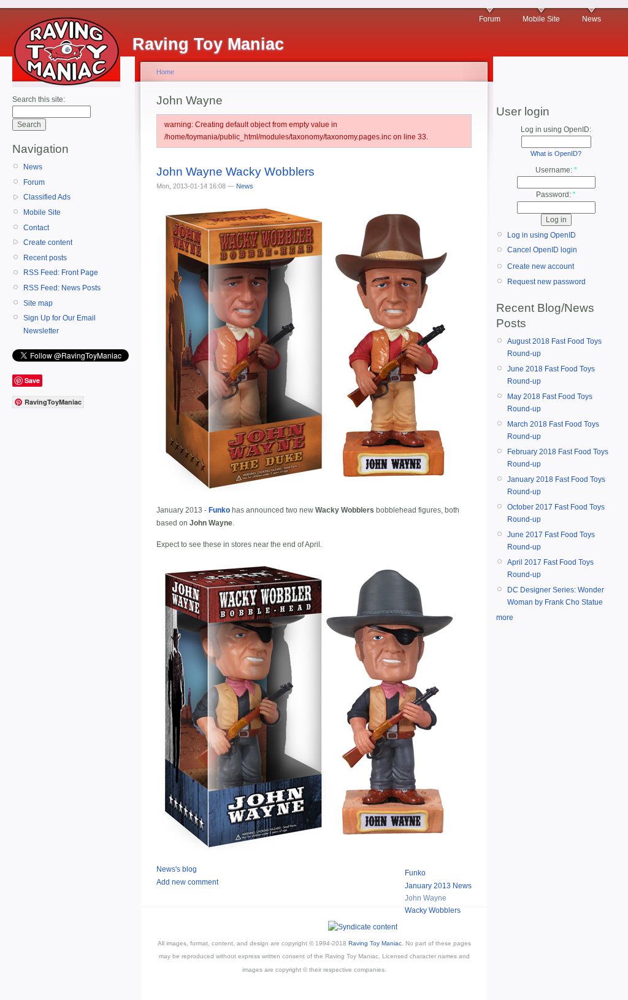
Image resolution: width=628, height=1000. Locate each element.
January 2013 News (438, 886)
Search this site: (38, 99)
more (504, 617)
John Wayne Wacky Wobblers (235, 171)
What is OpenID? (555, 153)
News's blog (176, 869)
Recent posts (45, 258)
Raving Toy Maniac (375, 943)
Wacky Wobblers (433, 910)
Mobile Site (541, 19)
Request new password (546, 281)
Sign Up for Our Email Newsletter (59, 324)
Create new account (540, 266)
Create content (47, 242)
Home (165, 72)
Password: (556, 194)
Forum (489, 19)
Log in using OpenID (541, 235)
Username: (556, 170)
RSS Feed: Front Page (60, 272)
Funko (415, 873)
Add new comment (187, 882)
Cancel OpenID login (542, 250)
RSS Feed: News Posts (62, 288)
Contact (36, 227)
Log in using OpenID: (556, 129)
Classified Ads (47, 197)
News (591, 19)
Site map (38, 303)
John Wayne (425, 898)
